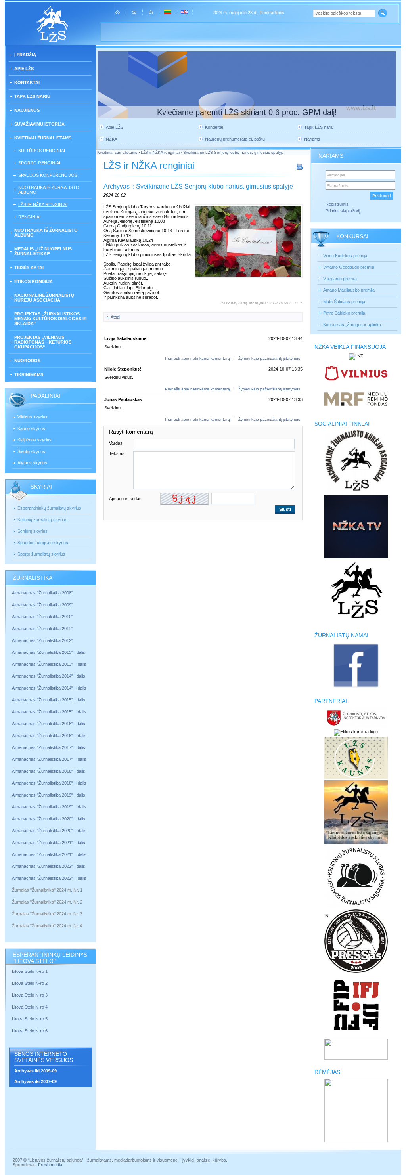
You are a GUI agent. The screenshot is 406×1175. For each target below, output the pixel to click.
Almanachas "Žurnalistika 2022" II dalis (49, 878)
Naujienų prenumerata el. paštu (235, 139)
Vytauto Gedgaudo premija (348, 267)
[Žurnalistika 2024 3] (12, 919)
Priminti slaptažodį (343, 210)
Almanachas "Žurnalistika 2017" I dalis (48, 747)
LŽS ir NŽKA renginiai (42, 204)
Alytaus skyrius (32, 462)
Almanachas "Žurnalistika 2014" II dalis (49, 688)
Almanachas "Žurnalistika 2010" (42, 616)
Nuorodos (27, 360)
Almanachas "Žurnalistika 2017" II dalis (50, 759)
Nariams (312, 139)
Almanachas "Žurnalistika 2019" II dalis (49, 806)
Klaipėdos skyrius (34, 440)
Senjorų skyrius (32, 531)
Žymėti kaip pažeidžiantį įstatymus (269, 358)
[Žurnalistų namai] (355, 687)
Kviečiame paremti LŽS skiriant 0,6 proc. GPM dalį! (247, 112)
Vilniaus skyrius (32, 417)
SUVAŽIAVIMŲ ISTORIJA (39, 124)
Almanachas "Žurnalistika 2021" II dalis (49, 854)
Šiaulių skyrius (31, 451)
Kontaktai (27, 82)
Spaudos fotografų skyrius (42, 542)
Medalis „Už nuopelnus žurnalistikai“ (43, 251)
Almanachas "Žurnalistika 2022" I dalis (48, 866)
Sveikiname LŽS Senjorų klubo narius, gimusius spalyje (233, 152)
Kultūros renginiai (41, 150)
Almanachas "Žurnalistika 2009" (42, 604)
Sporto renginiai (39, 162)
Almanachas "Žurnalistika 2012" (43, 640)
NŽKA (111, 139)
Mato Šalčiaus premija (344, 301)
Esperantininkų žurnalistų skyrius (49, 508)
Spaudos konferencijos (47, 175)
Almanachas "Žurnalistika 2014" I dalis (48, 676)
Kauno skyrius (31, 428)
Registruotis (337, 204)
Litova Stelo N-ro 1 (30, 971)
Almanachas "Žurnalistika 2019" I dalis (49, 795)
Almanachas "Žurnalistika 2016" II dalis (49, 735)
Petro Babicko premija (344, 313)
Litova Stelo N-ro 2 (30, 983)
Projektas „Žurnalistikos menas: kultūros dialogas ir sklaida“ (50, 318)
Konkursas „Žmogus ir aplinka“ (353, 324)
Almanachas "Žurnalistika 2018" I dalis (49, 771)
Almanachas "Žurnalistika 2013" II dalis (49, 664)
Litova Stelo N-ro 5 (30, 1018)
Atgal (115, 317)
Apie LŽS (24, 68)
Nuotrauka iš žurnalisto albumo (48, 190)
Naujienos (27, 110)
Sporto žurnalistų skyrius (41, 554)
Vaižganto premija (340, 278)
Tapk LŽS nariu (32, 96)
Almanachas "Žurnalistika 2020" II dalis (49, 830)
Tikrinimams (28, 374)
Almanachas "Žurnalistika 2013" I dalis (48, 652)
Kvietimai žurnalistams (42, 138)
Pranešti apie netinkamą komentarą (197, 358)
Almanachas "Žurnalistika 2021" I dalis (48, 842)
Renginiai (29, 216)
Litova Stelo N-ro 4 (30, 1007)
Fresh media (50, 1164)
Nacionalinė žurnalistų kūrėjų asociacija (44, 297)
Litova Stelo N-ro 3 (30, 995)
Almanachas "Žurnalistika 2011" (42, 628)
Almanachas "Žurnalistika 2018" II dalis (49, 783)
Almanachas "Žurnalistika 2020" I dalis (49, 818)
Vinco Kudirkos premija (345, 255)
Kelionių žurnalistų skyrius (42, 519)
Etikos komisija (33, 281)
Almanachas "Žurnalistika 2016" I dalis (48, 723)
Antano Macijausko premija (349, 290)
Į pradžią (25, 54)
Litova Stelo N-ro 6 (30, 1030)
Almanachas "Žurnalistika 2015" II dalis (49, 711)
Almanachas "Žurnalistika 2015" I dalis (48, 699)
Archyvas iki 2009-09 (35, 1070)
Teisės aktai (29, 267)
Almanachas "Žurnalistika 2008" (42, 592)
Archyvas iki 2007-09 (35, 1081)
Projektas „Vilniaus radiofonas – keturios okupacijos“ (42, 342)
